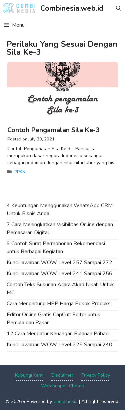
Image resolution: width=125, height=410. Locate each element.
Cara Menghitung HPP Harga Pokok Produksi (59, 303)
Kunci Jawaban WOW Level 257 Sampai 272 (59, 262)
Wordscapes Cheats (62, 386)
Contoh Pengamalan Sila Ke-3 (53, 129)
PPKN (19, 172)
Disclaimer (62, 375)
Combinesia (65, 401)
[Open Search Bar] (118, 8)
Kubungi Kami (29, 375)
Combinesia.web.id (71, 8)
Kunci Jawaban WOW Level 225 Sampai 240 (59, 344)
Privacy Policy (95, 375)
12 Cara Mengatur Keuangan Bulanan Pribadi (58, 333)
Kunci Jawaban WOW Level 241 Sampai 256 (59, 273)
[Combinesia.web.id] (21, 8)
